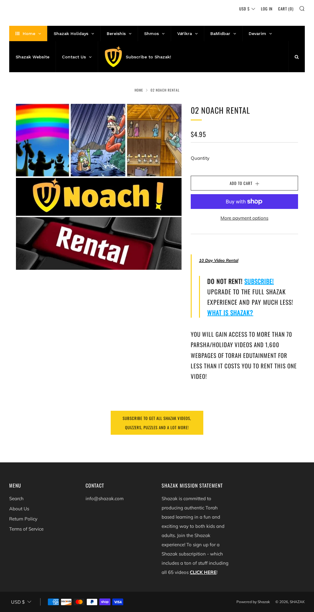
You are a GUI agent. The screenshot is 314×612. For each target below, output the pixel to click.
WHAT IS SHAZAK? (230, 312)
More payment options (244, 218)
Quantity (200, 158)
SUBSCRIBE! (259, 281)
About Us (19, 509)
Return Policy (23, 519)
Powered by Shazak (253, 601)
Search (16, 498)
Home (139, 90)
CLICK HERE (203, 572)
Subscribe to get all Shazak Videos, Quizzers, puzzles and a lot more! (157, 422)
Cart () (285, 9)
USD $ (244, 9)
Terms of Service (26, 529)
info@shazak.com (105, 498)
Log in (267, 9)
